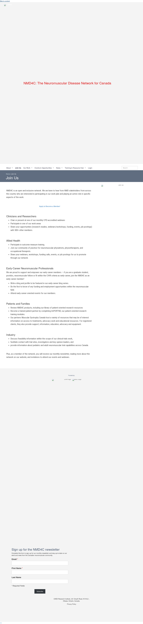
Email (15, 559)
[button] (124, 83)
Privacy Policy (71, 604)
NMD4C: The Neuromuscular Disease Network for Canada (67, 82)
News (58, 168)
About (8, 168)
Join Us (18, 168)
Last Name (16, 577)
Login (90, 168)
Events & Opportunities (43, 168)
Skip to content (5, 1)
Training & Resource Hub (74, 168)
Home (8, 174)
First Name (17, 568)
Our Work (26, 168)
